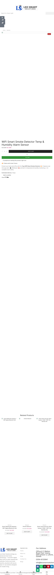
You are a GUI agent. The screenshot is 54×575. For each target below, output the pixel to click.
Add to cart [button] (9, 533)
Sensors (8, 30)
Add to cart (31, 151)
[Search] (50, 13)
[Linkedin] (52, 566)
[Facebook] (38, 566)
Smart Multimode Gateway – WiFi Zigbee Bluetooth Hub (9, 527)
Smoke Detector (27, 526)
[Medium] (38, 570)
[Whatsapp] (41, 566)
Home (4, 30)
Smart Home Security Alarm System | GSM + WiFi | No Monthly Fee (44, 528)
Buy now (28, 157)
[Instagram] (45, 566)
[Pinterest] (48, 566)
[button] (2, 17)
